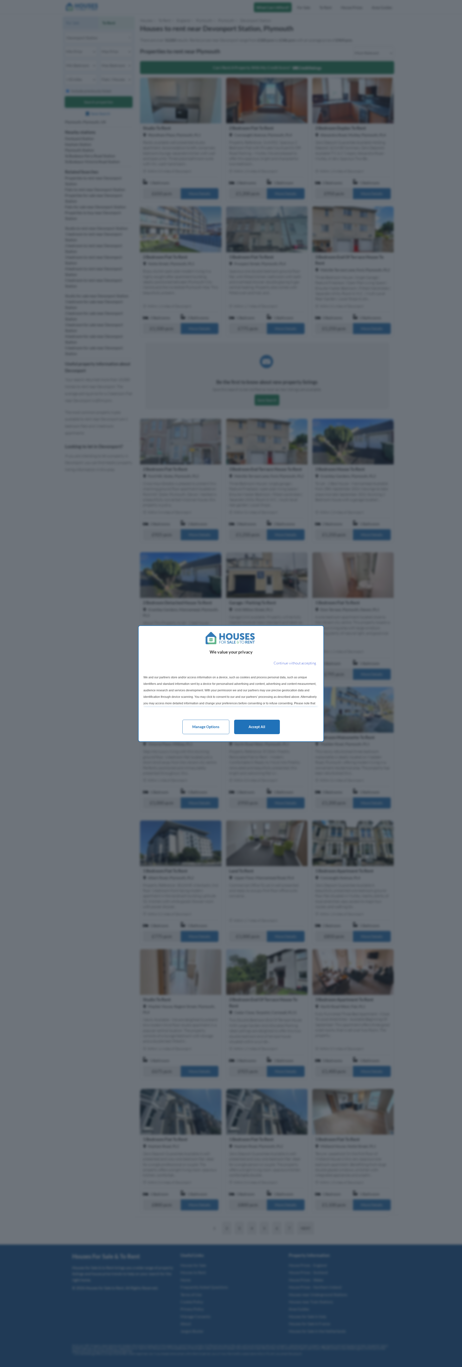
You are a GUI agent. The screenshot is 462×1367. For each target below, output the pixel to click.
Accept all (257, 727)
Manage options (205, 727)
